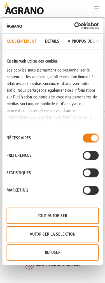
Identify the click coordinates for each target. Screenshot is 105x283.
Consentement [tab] (21, 41)
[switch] (91, 155)
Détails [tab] (52, 41)
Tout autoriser (52, 215)
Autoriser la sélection (53, 234)
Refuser (52, 252)
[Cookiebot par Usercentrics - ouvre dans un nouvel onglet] (75, 25)
